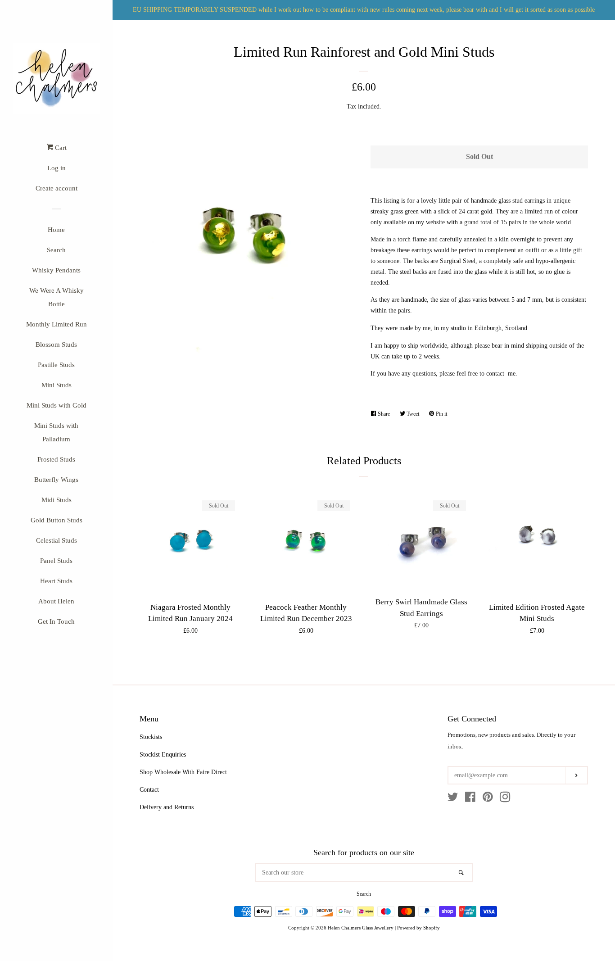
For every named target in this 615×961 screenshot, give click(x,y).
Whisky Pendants (56, 270)
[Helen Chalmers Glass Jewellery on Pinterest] (487, 799)
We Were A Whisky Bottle (56, 297)
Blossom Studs (56, 344)
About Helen (56, 601)
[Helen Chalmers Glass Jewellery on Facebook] (470, 799)
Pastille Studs (56, 364)
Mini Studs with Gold (56, 405)
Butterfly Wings (56, 479)
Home (56, 229)
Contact (149, 789)
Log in (56, 168)
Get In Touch (56, 621)
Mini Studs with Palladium (56, 432)
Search (56, 250)
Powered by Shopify (418, 927)
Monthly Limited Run (56, 324)
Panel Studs (56, 560)
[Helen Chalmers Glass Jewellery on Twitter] (453, 799)
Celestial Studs (56, 540)
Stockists (151, 737)
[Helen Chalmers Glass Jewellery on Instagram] (505, 799)
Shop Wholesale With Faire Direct (183, 772)
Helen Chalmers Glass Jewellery (360, 927)
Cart (60, 147)
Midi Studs (56, 499)
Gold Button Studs (56, 520)
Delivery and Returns (167, 807)
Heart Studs (56, 581)
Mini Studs (56, 385)
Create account (56, 188)
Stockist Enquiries (163, 754)
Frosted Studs (56, 459)
